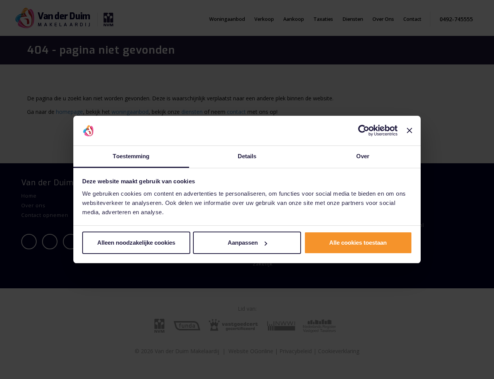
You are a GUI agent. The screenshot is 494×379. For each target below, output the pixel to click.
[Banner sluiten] (409, 131)
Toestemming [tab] (131, 156)
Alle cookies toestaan (358, 242)
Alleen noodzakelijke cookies (136, 242)
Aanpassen (243, 242)
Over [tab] (362, 156)
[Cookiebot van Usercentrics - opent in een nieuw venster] (364, 131)
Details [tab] (247, 156)
